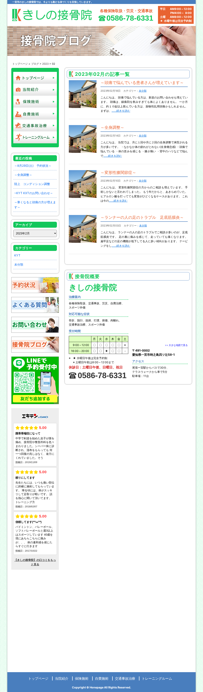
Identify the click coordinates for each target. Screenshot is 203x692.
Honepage (96, 687)
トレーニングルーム (157, 678)
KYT (17, 255)
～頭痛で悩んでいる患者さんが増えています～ (142, 82)
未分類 (18, 264)
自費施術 (101, 678)
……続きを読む (121, 110)
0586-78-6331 (129, 18)
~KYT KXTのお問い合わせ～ (33, 193)
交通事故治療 (125, 678)
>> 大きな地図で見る (176, 345)
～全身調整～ (23, 175)
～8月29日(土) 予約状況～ (32, 166)
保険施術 (81, 678)
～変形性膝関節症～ (118, 172)
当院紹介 (61, 678)
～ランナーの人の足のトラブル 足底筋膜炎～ (142, 217)
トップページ (20, 63)
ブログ (35, 63)
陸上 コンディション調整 (32, 184)
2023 (45, 63)
